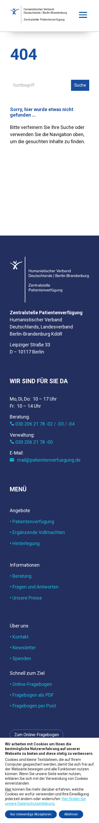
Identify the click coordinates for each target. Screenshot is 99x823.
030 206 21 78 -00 (31, 442)
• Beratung (20, 576)
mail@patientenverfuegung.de (45, 460)
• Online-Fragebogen (31, 684)
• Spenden (20, 658)
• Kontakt (19, 637)
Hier (8, 789)
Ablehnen (71, 814)
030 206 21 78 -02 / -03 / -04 (42, 424)
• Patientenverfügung (32, 521)
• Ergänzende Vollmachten (37, 532)
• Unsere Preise (26, 598)
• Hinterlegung (25, 543)
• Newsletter (23, 647)
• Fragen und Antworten (34, 587)
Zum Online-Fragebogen (36, 734)
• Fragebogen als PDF (32, 695)
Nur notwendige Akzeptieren (30, 814)
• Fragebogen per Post (33, 706)
